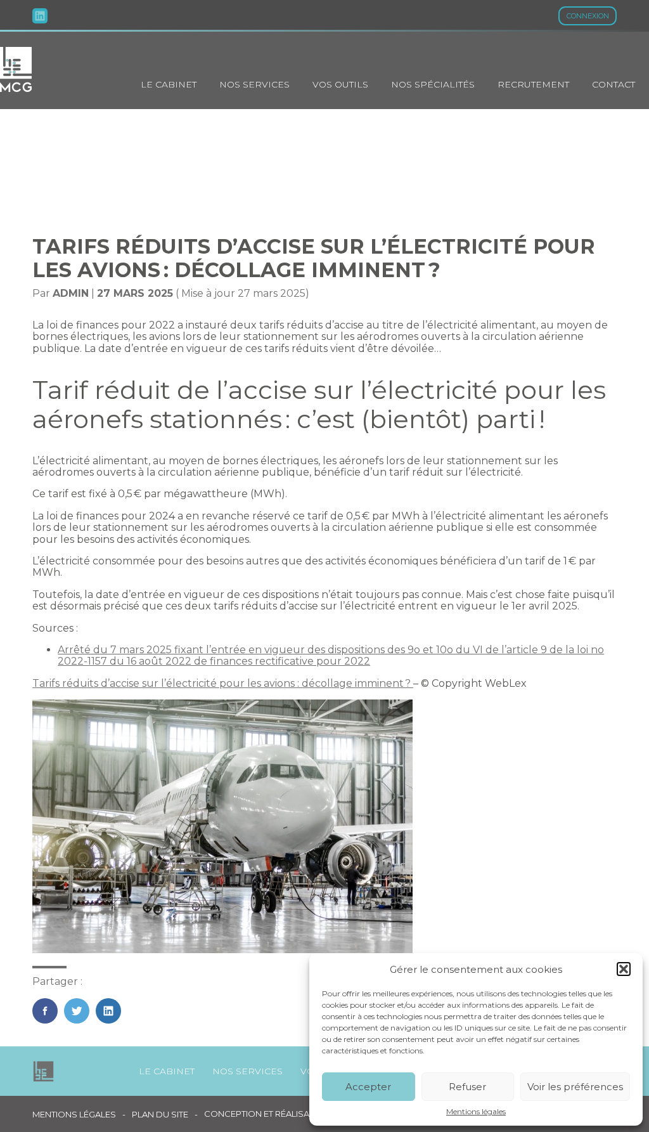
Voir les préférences (575, 1087)
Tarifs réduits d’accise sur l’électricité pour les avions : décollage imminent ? (222, 683)
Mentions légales (476, 1111)
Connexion (588, 15)
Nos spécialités (433, 84)
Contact (613, 84)
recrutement (533, 84)
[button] (623, 969)
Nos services (254, 84)
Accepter (368, 1087)
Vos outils (340, 84)
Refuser (467, 1087)
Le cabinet (168, 84)
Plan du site (160, 1114)
